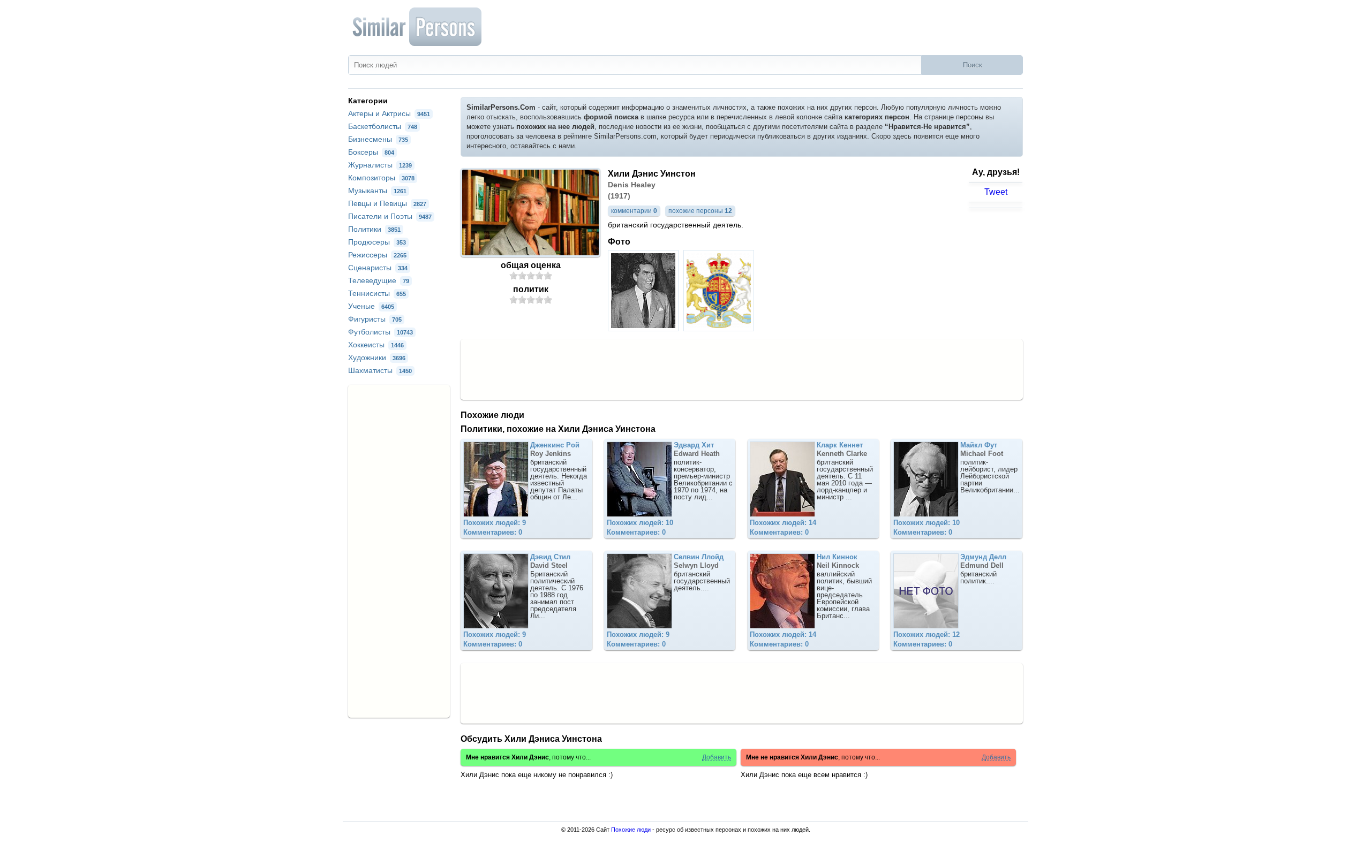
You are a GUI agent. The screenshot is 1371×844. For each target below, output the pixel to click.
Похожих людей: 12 (926, 634)
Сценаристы (378, 267)
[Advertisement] (742, 369)
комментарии (634, 211)
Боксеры (371, 152)
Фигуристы (375, 319)
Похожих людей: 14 (783, 522)
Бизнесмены (378, 139)
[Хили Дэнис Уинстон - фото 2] (720, 328)
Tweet (995, 191)
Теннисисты (377, 293)
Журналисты (380, 165)
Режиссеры (377, 254)
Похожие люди (631, 829)
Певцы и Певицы (387, 203)
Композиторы (381, 177)
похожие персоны (700, 211)
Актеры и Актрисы (389, 113)
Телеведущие (378, 280)
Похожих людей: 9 (494, 522)
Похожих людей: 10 (640, 522)
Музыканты (377, 190)
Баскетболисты (382, 126)
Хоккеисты (376, 344)
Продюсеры (377, 242)
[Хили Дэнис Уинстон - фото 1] (644, 328)
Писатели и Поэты (390, 216)
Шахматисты (380, 370)
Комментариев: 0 (492, 532)
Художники (376, 357)
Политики (374, 229)
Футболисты (380, 332)
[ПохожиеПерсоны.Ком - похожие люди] (417, 27)
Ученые (371, 306)
